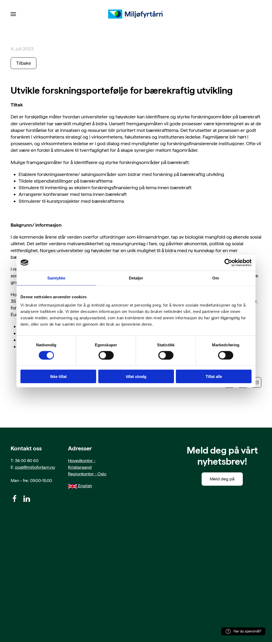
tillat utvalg (136, 376)
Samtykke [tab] (56, 277)
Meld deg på (222, 478)
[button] (13, 14)
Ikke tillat (58, 376)
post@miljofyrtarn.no (35, 467)
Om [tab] (215, 277)
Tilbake (23, 63)
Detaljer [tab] (136, 277)
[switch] (106, 355)
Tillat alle (214, 376)
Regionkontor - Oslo (87, 473)
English (84, 485)
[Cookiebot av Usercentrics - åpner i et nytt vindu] (228, 262)
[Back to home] (136, 14)
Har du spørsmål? (247, 631)
